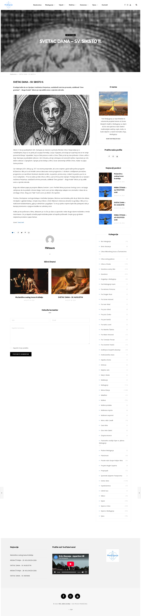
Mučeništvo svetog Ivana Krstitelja (29, 297)
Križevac (103, 365)
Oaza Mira (104, 425)
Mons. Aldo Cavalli (107, 420)
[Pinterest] (5, 98)
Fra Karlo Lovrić (106, 325)
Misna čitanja (105, 390)
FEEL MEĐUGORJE (64, 604)
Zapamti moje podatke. (21, 348)
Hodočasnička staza (107, 355)
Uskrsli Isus (104, 491)
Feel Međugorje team (108, 284)
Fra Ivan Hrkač (105, 304)
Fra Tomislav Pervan (108, 340)
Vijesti (61, 5)
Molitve (71, 5)
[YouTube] (77, 596)
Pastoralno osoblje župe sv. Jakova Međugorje (111, 442)
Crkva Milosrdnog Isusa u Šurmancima (113, 251)
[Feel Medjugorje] (8, 5)
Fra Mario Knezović (107, 335)
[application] (70, 564)
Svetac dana (70, 35)
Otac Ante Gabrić (106, 430)
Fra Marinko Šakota (107, 330)
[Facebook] (63, 596)
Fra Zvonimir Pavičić (107, 345)
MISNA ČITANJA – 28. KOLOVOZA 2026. (120, 217)
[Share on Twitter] (5, 93)
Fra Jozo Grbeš (106, 309)
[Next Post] (139, 492)
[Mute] (83, 572)
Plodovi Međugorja (107, 450)
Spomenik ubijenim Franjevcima (111, 476)
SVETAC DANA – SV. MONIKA (20, 576)
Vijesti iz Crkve (105, 506)
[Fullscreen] (86, 572)
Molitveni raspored (107, 415)
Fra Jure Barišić (106, 320)
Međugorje (49, 5)
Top (71, 610)
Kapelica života (106, 360)
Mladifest (104, 395)
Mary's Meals (105, 375)
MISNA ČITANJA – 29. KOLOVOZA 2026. (120, 190)
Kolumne (83, 5)
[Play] (55, 572)
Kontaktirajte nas (113, 139)
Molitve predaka (106, 405)
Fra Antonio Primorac (108, 289)
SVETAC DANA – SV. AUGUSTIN (70, 297)
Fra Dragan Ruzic (106, 294)
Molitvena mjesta (107, 410)
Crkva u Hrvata (106, 264)
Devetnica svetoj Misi (108, 269)
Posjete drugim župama (109, 466)
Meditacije (104, 380)
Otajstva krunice (106, 435)
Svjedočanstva (106, 486)
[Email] (5, 104)
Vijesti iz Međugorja (107, 511)
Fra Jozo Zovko (106, 314)
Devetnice (104, 274)
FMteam (65, 47)
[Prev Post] (1, 492)
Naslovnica (37, 5)
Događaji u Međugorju (108, 279)
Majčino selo (105, 370)
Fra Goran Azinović (107, 299)
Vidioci (103, 496)
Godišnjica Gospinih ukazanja (110, 350)
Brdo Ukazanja (106, 246)
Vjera (94, 5)
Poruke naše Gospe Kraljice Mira (112, 460)
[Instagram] (70, 596)
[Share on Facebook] (5, 88)
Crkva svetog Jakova (107, 259)
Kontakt (105, 5)
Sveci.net (21, 222)
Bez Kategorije (106, 241)
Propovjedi (104, 471)
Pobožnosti (104, 456)
